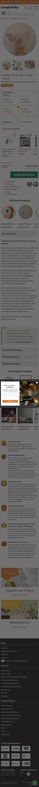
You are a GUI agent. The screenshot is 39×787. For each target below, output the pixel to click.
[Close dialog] (37, 382)
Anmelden (10, 401)
